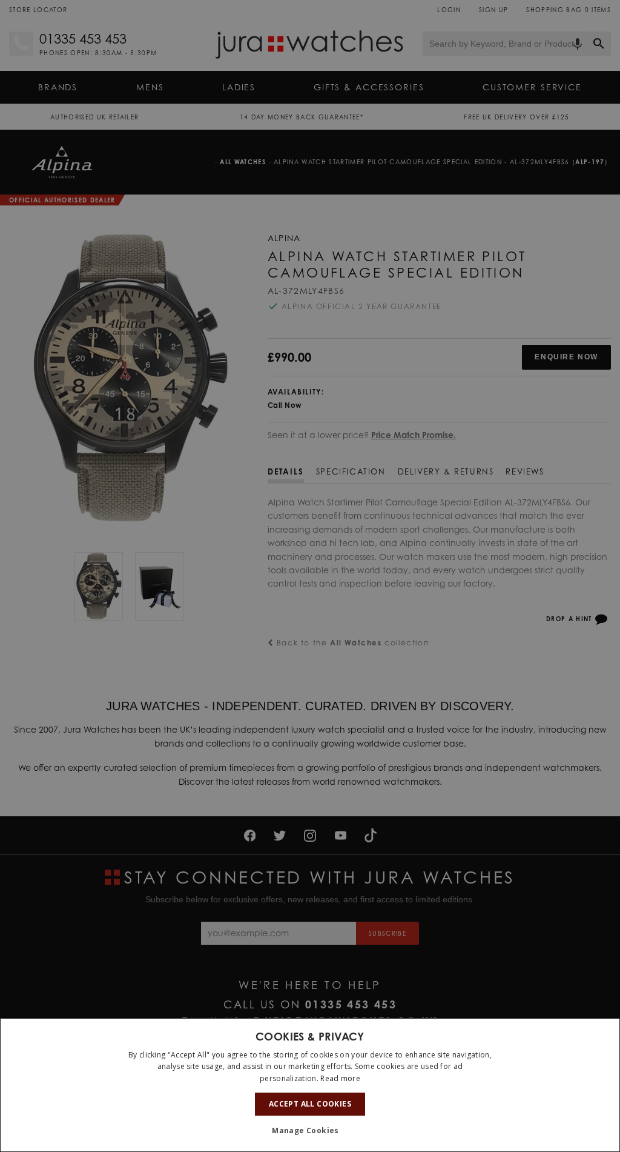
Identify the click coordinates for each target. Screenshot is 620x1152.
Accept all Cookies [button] (310, 1104)
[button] (310, 1131)
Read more (340, 1078)
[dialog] (310, 1085)
